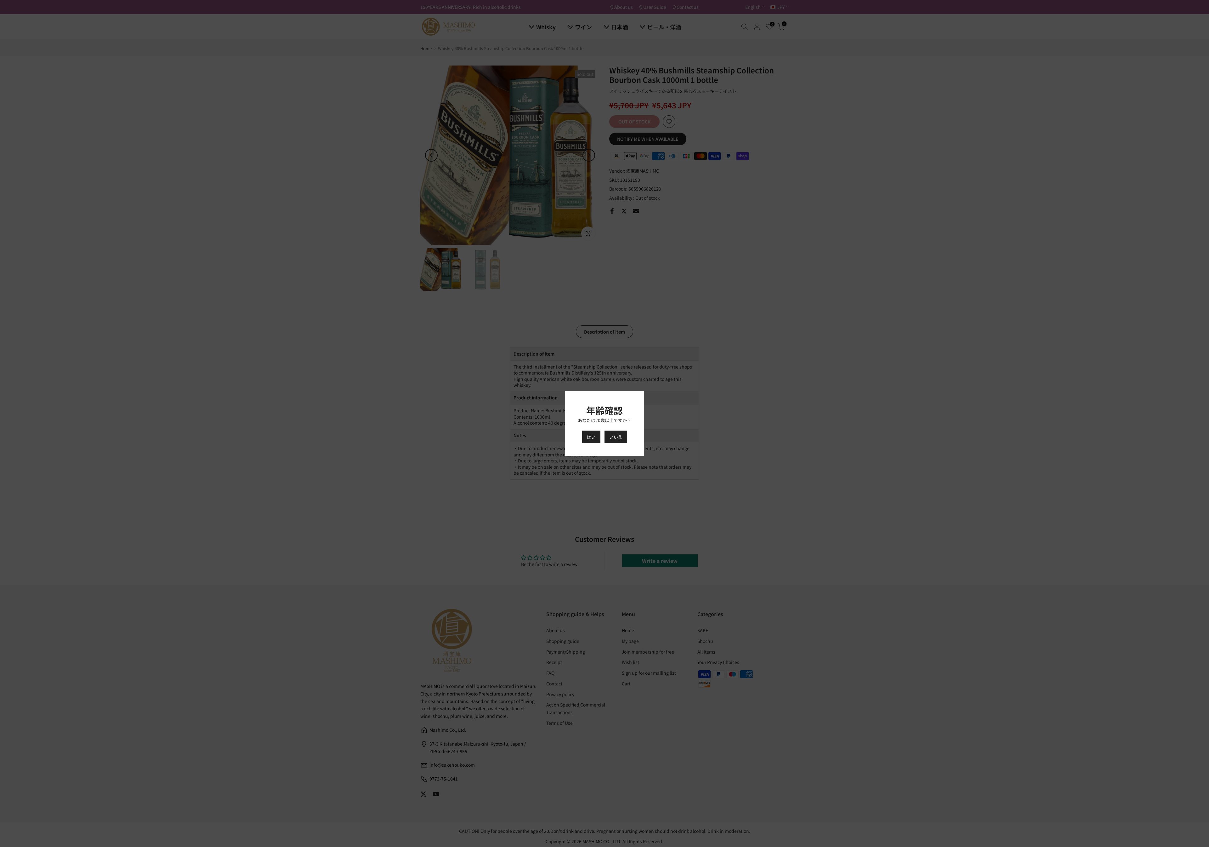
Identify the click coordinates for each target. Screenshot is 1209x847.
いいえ (615, 437)
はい (591, 437)
